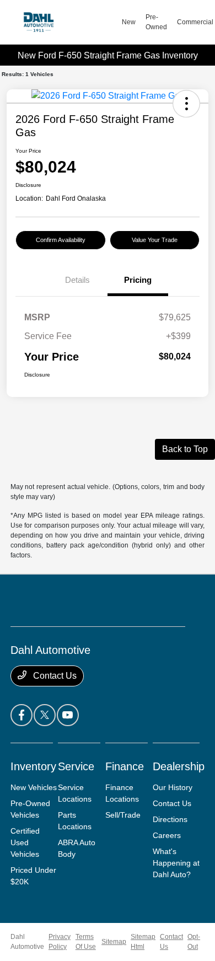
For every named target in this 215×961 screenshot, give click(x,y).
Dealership (179, 766)
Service (76, 766)
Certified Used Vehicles (25, 842)
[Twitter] (45, 715)
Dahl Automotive (27, 942)
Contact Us (54, 675)
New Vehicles (33, 787)
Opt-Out (193, 942)
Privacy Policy (60, 942)
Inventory (33, 766)
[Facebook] (21, 715)
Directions (170, 819)
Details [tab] (77, 279)
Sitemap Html (143, 942)
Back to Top (185, 449)
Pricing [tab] (138, 279)
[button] (186, 103)
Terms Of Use (86, 942)
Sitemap (113, 942)
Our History (172, 787)
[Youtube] (68, 715)
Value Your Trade (155, 240)
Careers (167, 835)
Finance (124, 766)
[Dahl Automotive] (66, 22)
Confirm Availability (60, 240)
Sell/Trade (123, 814)
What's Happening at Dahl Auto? (176, 863)
